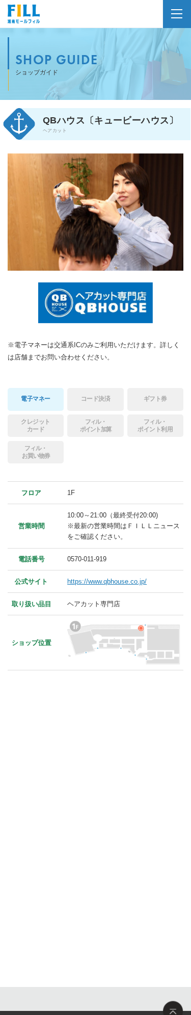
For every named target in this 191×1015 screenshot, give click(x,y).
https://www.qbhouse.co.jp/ (107, 581)
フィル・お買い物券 (36, 452)
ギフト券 (155, 398)
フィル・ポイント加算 (95, 425)
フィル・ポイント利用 (155, 425)
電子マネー (35, 398)
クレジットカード (35, 425)
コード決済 (96, 398)
